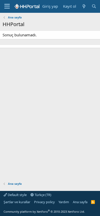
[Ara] (94, 6)
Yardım (63, 202)
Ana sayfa (80, 202)
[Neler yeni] (84, 6)
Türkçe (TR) (42, 194)
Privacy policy (44, 202)
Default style (17, 194)
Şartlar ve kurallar (17, 202)
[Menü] (7, 6)
